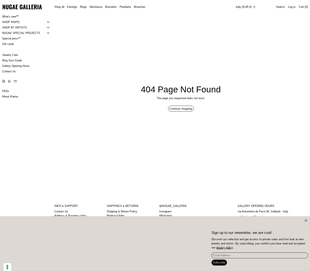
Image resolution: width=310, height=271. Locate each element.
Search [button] (280, 6)
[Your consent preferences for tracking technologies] (7, 267)
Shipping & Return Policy (122, 211)
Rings (83, 6)
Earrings (72, 6)
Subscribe (219, 262)
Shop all (59, 6)
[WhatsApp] (9, 81)
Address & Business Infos (70, 215)
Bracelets (111, 6)
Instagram (165, 211)
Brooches (140, 6)
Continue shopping (181, 108)
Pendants (125, 6)
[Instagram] (3, 81)
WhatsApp (165, 215)
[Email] (15, 81)
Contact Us (61, 211)
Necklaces (96, 6)
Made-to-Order (115, 215)
